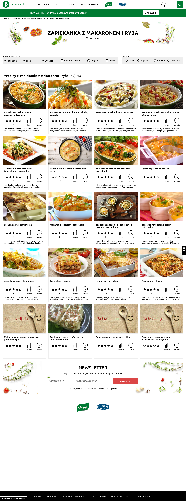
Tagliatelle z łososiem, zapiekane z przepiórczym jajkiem (114, 225)
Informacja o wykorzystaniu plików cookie (110, 496)
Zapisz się (125, 381)
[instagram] (184, 253)
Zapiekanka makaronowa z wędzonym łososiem (18, 113)
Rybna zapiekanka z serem (156, 168)
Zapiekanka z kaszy (152, 281)
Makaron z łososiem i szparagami (67, 224)
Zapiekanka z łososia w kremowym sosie (68, 169)
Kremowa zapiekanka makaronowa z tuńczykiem (160, 113)
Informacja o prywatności (74, 496)
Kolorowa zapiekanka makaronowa (114, 112)
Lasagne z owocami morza (18, 224)
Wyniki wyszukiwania (21, 18)
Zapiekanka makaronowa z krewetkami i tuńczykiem (156, 338)
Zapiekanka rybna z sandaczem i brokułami (113, 169)
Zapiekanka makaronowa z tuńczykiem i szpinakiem (18, 169)
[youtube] (184, 248)
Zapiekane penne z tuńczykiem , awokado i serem (67, 338)
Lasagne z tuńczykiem (107, 281)
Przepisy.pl (7, 18)
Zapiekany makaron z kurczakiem (113, 337)
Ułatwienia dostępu (143, 496)
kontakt (37, 496)
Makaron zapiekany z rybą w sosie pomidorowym (22, 338)
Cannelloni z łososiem (61, 281)
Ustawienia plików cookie (13, 499)
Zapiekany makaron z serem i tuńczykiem (157, 225)
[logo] (13, 4)
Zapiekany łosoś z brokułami (19, 281)
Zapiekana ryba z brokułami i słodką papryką (69, 113)
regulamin (51, 496)
